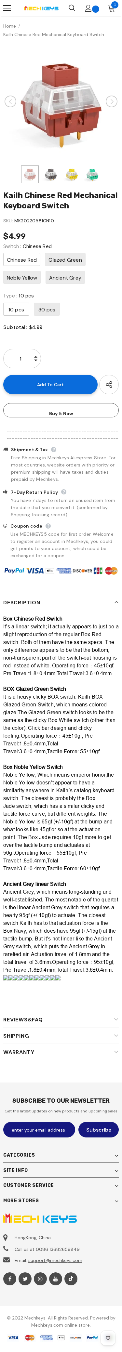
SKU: (8, 221)
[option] (61, 101)
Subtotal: (15, 327)
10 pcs (16, 309)
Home (9, 26)
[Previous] (10, 101)
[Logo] (41, 8)
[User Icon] (88, 8)
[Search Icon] (72, 8)
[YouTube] (55, 1278)
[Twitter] (25, 1278)
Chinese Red (22, 259)
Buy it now (61, 413)
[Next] (111, 101)
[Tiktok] (70, 1278)
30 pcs (46, 309)
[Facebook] (9, 1278)
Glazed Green (65, 259)
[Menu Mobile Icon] (7, 8)
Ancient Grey (65, 277)
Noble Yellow (22, 277)
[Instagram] (40, 1278)
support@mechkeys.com (55, 1260)
